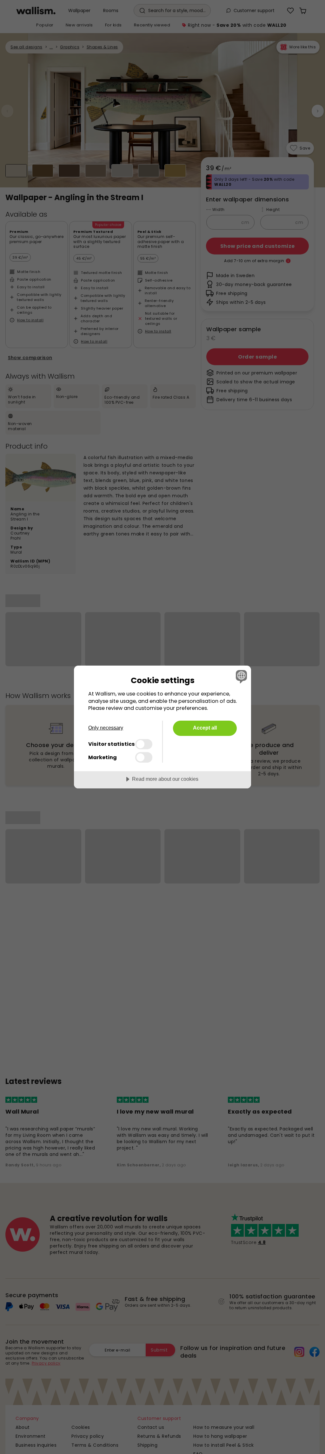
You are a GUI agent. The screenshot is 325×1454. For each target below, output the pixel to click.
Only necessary (105, 727)
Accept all (205, 727)
